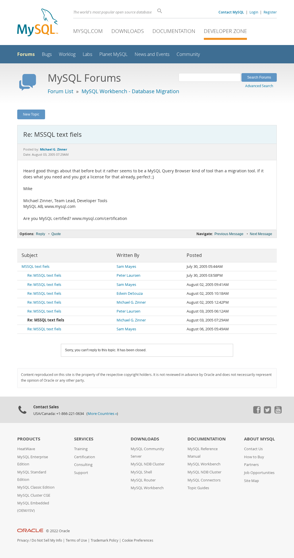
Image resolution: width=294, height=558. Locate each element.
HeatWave (26, 448)
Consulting (83, 464)
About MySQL (259, 439)
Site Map (251, 480)
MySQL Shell (141, 472)
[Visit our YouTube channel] (278, 412)
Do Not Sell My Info (47, 540)
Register (270, 12)
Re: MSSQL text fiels (44, 275)
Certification (84, 456)
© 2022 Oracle (58, 530)
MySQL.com (88, 31)
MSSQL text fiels (35, 266)
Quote (56, 234)
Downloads (127, 31)
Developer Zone (225, 31)
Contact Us (253, 448)
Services (83, 439)
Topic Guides (198, 487)
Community (188, 54)
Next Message (261, 234)
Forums (26, 54)
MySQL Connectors (203, 480)
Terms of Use (76, 540)
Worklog (67, 54)
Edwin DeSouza (130, 293)
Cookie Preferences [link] (137, 540)
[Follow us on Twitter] (267, 412)
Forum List (60, 91)
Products (28, 439)
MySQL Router (143, 480)
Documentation (173, 31)
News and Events (152, 54)
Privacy (23, 540)
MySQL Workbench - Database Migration (130, 91)
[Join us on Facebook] (256, 412)
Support (81, 472)
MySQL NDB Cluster (148, 464)
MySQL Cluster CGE (33, 495)
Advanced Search (259, 85)
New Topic (31, 114)
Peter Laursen (128, 275)
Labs (87, 54)
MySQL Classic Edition (36, 487)
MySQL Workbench (147, 487)
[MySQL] (37, 23)
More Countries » (102, 413)
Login (253, 12)
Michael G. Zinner (131, 302)
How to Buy (254, 456)
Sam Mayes (126, 266)
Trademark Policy (104, 540)
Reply (40, 234)
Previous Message (228, 234)
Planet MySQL (113, 54)
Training (81, 448)
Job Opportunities (259, 472)
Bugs (47, 54)
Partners (251, 464)
